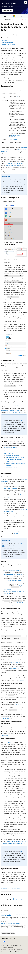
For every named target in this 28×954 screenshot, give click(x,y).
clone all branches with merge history (13, 843)
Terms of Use (20, 949)
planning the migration (10, 488)
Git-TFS (17, 406)
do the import (5, 735)
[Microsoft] (14, 16)
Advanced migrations (12, 468)
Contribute (4, 947)
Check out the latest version (13, 455)
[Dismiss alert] (25, 2)
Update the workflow (10, 470)
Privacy (10, 947)
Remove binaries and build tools (15, 457)
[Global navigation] (1, 16)
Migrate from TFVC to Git (8, 44)
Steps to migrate (8, 453)
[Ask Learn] (23, 19)
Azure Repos (8, 19)
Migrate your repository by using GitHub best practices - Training (13, 914)
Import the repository (7, 42)
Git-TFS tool (17, 534)
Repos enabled (13, 139)
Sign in (25, 16)
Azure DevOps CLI (19, 144)
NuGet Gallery (14, 668)
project (17, 96)
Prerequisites (5, 40)
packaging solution (16, 662)
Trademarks (4, 952)
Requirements (8, 451)
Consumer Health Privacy (7, 949)
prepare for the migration (11, 448)
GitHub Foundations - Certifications (10, 923)
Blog (21, 945)
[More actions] (25, 19)
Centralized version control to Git (17, 163)
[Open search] (21, 16)
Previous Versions (14, 945)
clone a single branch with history (15, 841)
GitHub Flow (9, 497)
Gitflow (22, 495)
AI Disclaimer (4, 945)
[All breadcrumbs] (2, 19)
